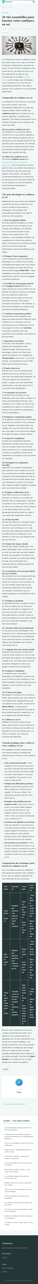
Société (10, 7)
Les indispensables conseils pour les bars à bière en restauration (18, 1129)
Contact (4, 1271)
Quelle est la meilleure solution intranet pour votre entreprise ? (19, 1217)
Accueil (4, 7)
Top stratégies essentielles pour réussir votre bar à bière (18, 1203)
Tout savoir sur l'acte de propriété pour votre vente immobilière (19, 1210)
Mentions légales (7, 1268)
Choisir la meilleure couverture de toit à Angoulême (17, 1197)
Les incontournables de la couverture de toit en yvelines (18, 1164)
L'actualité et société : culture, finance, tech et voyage (19, 1223)
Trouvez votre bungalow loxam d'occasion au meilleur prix (19, 1144)
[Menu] (34, 1)
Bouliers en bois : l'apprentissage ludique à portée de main (18, 1151)
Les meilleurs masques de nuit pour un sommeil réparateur (17, 1177)
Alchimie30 (7, 1243)
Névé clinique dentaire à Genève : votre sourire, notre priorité (17, 1170)
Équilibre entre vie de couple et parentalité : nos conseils (18, 1184)
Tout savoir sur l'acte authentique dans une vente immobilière (18, 1190)
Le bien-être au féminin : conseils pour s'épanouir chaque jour (17, 1157)
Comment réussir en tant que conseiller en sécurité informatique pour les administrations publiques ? (19, 1136)
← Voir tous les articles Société (13, 1104)
